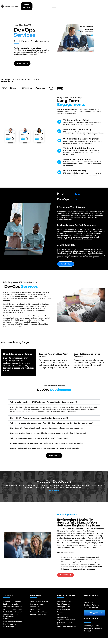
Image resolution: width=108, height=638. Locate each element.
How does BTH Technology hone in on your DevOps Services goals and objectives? (47, 428)
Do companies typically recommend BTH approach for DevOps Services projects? (46, 448)
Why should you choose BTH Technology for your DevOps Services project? (43, 402)
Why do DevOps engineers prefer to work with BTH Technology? (39, 438)
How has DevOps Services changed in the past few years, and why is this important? (48, 433)
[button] (54, 402)
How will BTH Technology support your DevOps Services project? (39, 418)
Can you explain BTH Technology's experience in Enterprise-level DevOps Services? (47, 443)
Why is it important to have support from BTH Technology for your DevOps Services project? (51, 423)
